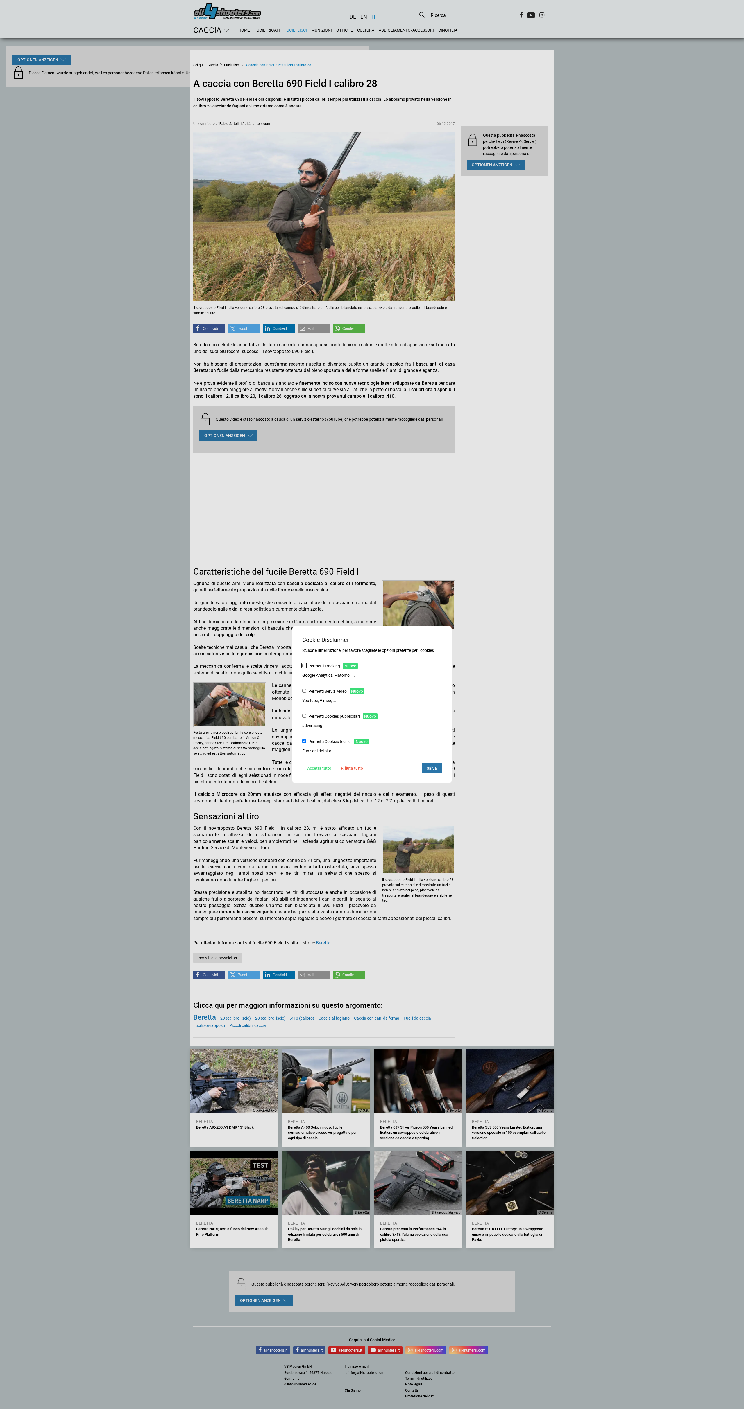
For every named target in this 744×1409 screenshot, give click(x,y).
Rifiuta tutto (352, 768)
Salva (432, 768)
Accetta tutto (319, 768)
